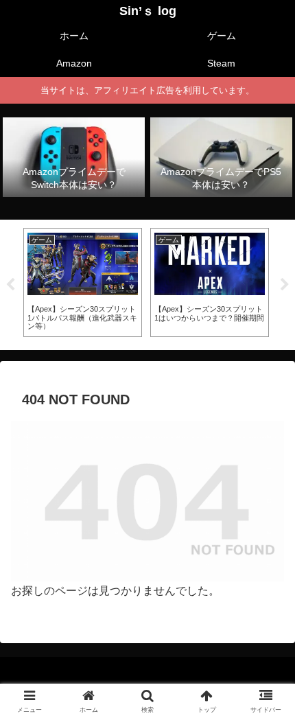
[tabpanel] (82, 282)
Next (285, 285)
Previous (10, 285)
